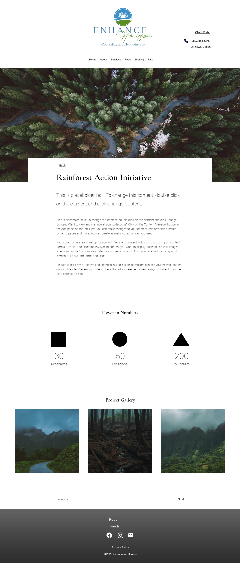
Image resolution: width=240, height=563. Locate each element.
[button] (116, 59)
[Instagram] (120, 535)
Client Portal (202, 32)
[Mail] (130, 535)
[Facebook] (109, 535)
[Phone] (186, 40)
